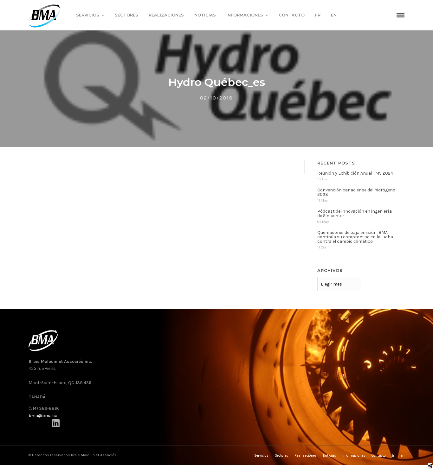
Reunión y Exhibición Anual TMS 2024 (355, 173)
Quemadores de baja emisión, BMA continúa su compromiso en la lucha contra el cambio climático (355, 237)
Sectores (126, 14)
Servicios (87, 14)
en (334, 14)
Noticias (205, 14)
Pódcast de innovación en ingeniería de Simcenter (354, 213)
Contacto (292, 14)
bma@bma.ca (43, 415)
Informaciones (244, 14)
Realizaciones (166, 14)
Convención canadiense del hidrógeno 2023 (356, 192)
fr (317, 14)
